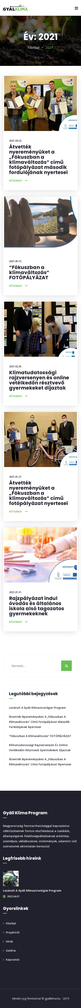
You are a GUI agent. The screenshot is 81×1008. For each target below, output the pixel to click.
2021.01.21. (15, 592)
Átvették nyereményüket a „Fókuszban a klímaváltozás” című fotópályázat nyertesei (38, 493)
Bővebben (15, 180)
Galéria (11, 950)
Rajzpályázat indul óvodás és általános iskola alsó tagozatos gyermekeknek (36, 606)
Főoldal (34, 47)
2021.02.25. (15, 366)
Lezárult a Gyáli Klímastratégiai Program (37, 707)
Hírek (9, 941)
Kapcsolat (13, 959)
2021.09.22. (15, 140)
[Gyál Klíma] (16, 8)
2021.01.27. (15, 476)
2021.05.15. (15, 261)
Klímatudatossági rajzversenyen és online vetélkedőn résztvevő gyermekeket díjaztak (39, 380)
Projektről (12, 932)
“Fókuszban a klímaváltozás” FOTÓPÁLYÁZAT (29, 272)
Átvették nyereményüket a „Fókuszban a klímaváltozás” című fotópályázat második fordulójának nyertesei (38, 159)
